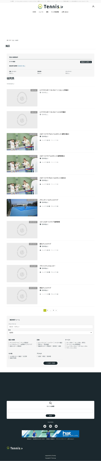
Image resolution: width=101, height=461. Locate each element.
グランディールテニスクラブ (49, 200)
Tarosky (54, 455)
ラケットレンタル (71, 348)
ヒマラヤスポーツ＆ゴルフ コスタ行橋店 (53, 112)
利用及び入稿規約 (50, 439)
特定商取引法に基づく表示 (38, 439)
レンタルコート (14, 344)
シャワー (50, 342)
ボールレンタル (82, 346)
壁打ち (40, 344)
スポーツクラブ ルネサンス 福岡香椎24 (52, 156)
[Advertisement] (50, 27)
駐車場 (49, 356)
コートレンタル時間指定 (73, 344)
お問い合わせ (70, 439)
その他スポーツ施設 (15, 356)
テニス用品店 (24, 342)
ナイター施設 (58, 342)
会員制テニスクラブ (26, 344)
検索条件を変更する (86, 62)
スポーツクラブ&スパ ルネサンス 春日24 (53, 178)
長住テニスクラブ (45, 288)
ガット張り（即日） (80, 342)
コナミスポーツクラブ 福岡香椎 (50, 222)
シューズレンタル (71, 346)
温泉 (59, 346)
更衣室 (54, 346)
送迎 (39, 356)
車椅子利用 (13, 358)
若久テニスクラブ (45, 244)
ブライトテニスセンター (47, 266)
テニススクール (14, 342)
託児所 (25, 356)
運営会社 (29, 439)
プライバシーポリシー (60, 439)
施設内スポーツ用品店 (44, 346)
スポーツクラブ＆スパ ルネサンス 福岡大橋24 (54, 134)
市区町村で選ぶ (21, 66)
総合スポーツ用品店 (15, 346)
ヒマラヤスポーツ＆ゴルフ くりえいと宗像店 (54, 90)
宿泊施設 (46, 344)
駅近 (43, 356)
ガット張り (69, 342)
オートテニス (42, 342)
